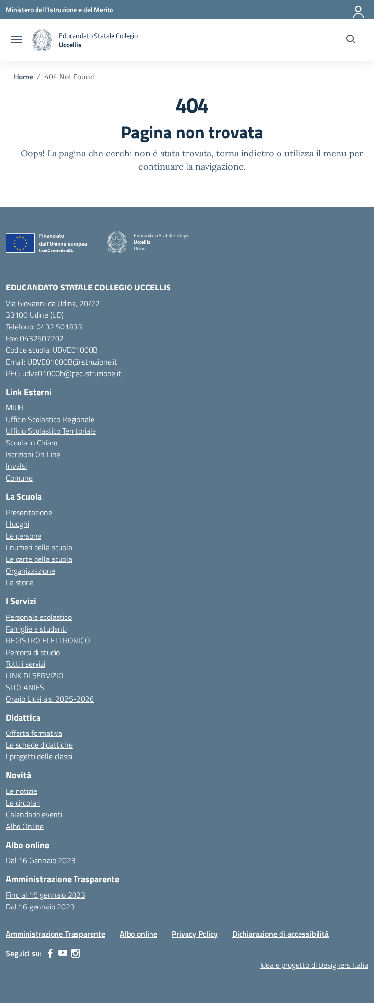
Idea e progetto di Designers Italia (314, 965)
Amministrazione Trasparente (55, 934)
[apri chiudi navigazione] (16, 40)
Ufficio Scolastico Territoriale (51, 431)
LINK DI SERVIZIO (35, 675)
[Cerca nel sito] (350, 40)
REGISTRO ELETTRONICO (48, 640)
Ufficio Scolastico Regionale (50, 419)
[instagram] (75, 953)
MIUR (15, 407)
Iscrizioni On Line (33, 454)
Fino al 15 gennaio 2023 (45, 895)
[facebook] (50, 953)
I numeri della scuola (39, 547)
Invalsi (16, 466)
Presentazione (29, 512)
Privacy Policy (195, 934)
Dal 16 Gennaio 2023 (40, 860)
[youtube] (62, 953)
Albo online (138, 934)
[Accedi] (359, 9)
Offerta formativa (34, 733)
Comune (19, 477)
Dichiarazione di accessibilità (280, 934)
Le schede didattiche (39, 745)
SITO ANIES (25, 687)
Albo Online (25, 826)
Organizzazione (30, 571)
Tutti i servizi (25, 664)
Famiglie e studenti (36, 629)
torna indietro (245, 153)
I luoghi (17, 524)
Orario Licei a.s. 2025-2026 (50, 699)
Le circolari (23, 803)
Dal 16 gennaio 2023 (40, 906)
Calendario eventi (34, 814)
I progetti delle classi (39, 756)
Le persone (23, 535)
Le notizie (21, 791)
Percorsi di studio (33, 652)
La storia (20, 582)
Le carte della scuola (39, 559)
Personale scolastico (39, 617)
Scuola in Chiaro (31, 442)
